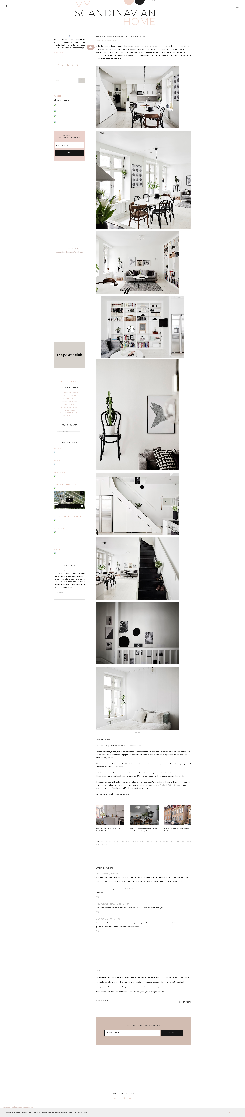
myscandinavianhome (12, 1107)
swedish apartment (155, 842)
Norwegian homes (70, 401)
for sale (124, 55)
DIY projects (179, 776)
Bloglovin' (99, 788)
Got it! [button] (230, 1112)
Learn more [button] (82, 1112)
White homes (69, 410)
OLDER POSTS (185, 1002)
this (125, 745)
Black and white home (120, 842)
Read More (59, 53)
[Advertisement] (69, 203)
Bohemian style (70, 415)
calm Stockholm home (108, 49)
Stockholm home (131, 764)
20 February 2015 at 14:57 (119, 904)
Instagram (179, 785)
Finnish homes (69, 404)
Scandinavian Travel (69, 393)
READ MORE (59, 592)
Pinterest (171, 785)
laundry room (121, 776)
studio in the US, (151, 46)
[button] (90, 47)
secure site (28, 1107)
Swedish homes (69, 396)
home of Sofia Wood (162, 773)
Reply (97, 896)
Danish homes (69, 398)
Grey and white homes (70, 413)
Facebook (163, 785)
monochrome (138, 842)
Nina (98, 919)
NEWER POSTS (102, 1001)
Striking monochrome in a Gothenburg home (121, 36)
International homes (69, 407)
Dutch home (118, 767)
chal (98, 874)
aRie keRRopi (102, 904)
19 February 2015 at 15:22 (110, 873)
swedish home (173, 842)
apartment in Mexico (181, 46)
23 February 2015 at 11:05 (110, 919)
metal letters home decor (132, 889)
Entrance (141, 52)
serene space (159, 764)
